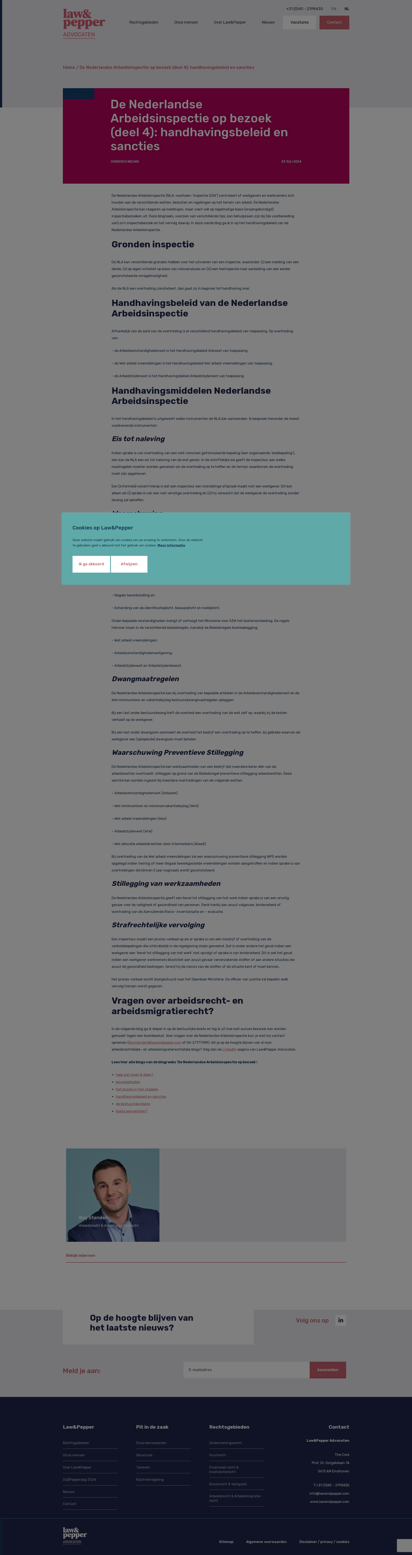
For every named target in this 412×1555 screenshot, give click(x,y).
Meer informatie (171, 545)
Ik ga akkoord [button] (91, 564)
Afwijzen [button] (129, 564)
